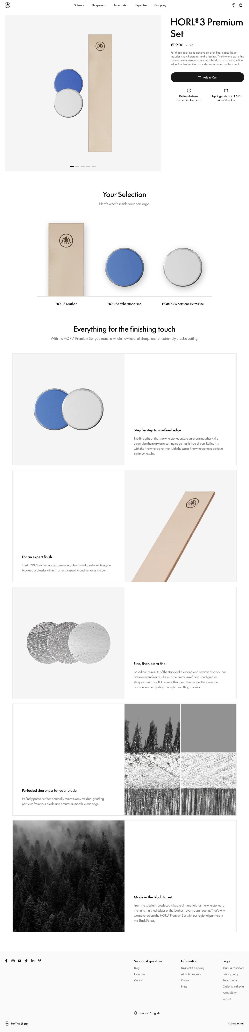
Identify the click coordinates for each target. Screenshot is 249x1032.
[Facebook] (6, 960)
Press (184, 986)
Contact (138, 980)
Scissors (79, 5)
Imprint (227, 999)
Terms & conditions (233, 968)
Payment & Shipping (192, 968)
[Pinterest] (39, 960)
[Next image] (122, 93)
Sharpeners (99, 5)
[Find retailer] (233, 5)
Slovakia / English (149, 1013)
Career (185, 980)
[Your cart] (240, 5)
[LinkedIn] (33, 960)
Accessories (120, 5)
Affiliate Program (191, 974)
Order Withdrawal (233, 986)
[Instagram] (13, 960)
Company (160, 5)
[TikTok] (26, 960)
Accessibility (230, 992)
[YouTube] (19, 960)
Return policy (230, 980)
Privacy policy (230, 974)
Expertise (141, 5)
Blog (136, 968)
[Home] (7, 5)
